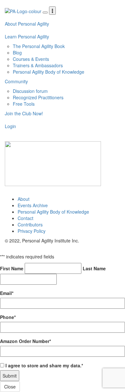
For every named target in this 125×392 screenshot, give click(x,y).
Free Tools (24, 104)
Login (10, 126)
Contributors (30, 224)
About (23, 199)
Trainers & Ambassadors (38, 65)
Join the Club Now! (24, 113)
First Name (11, 268)
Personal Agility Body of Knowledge (48, 72)
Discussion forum (30, 91)
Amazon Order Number (25, 341)
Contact (25, 218)
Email (6, 293)
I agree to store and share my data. (44, 365)
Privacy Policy (32, 231)
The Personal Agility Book (39, 46)
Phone (8, 317)
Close (10, 386)
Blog (17, 52)
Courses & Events (31, 59)
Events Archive (33, 205)
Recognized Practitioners (38, 97)
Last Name (94, 268)
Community (16, 81)
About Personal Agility (27, 23)
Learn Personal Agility (27, 36)
